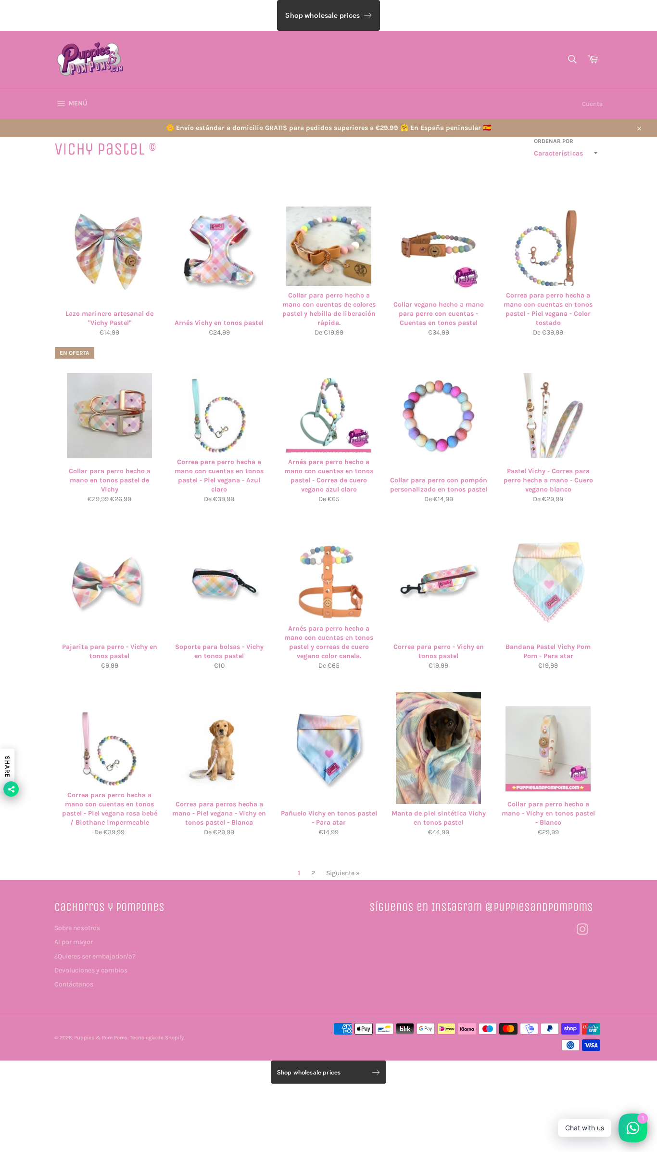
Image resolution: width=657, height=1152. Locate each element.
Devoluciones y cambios (90, 970)
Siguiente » (343, 873)
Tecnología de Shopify (157, 1038)
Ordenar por (553, 141)
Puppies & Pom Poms (100, 1038)
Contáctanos (73, 984)
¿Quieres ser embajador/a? (95, 956)
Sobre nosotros (77, 928)
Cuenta (592, 103)
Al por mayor (73, 942)
